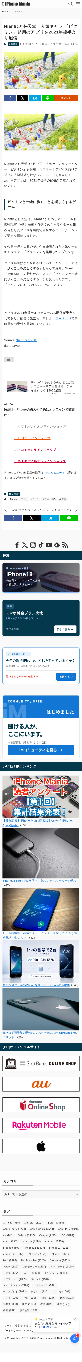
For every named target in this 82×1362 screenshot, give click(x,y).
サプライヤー (15, 1279)
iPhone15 (37, 1254)
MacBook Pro (33, 1260)
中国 (30, 1297)
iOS (67, 1235)
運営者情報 (21, 1325)
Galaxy (26, 1235)
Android (33, 1222)
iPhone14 (13, 1254)
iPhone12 (35, 1247)
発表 (9, 1310)
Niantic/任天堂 (26, 340)
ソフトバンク (44, 1285)
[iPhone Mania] (16, 4)
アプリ (24, 499)
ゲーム (35, 499)
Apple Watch (42, 1229)
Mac (10, 1260)
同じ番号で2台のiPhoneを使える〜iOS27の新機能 (36, 985)
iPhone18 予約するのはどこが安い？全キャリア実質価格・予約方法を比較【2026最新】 (52, 386)
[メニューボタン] (78, 4)
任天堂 (62, 499)
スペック (40, 1279)
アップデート (62, 1266)
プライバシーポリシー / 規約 (20, 1330)
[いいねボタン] (9, 359)
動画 (67, 1297)
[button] (10, 98)
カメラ (32, 1272)
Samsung (60, 1260)
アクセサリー (34, 1266)
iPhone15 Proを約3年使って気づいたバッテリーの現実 (39, 880)
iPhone (13, 499)
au (8, 1235)
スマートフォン (16, 1285)
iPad (10, 1241)
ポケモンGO (49, 499)
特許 (46, 1304)
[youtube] (49, 545)
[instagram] (33, 545)
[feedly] (57, 545)
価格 (48, 1297)
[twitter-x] (25, 545)
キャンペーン (56, 1272)
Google (48, 1235)
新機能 (10, 1304)
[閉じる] (75, 1319)
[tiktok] (41, 545)
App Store (68, 1229)
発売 (63, 1304)
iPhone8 (11, 1247)
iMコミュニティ (54, 472)
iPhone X (60, 1254)
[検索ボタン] (70, 4)
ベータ (11, 1297)
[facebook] (17, 545)
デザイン (40, 1291)
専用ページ (63, 318)
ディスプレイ (15, 1291)
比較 (29, 1304)
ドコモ (62, 1291)
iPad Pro (31, 1241)
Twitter (10, 1266)
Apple (55, 1222)
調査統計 (29, 1310)
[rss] (65, 545)
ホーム (8, 1325)
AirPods (11, 1222)
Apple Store (14, 1229)
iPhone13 (59, 1247)
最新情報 (13, 44)
